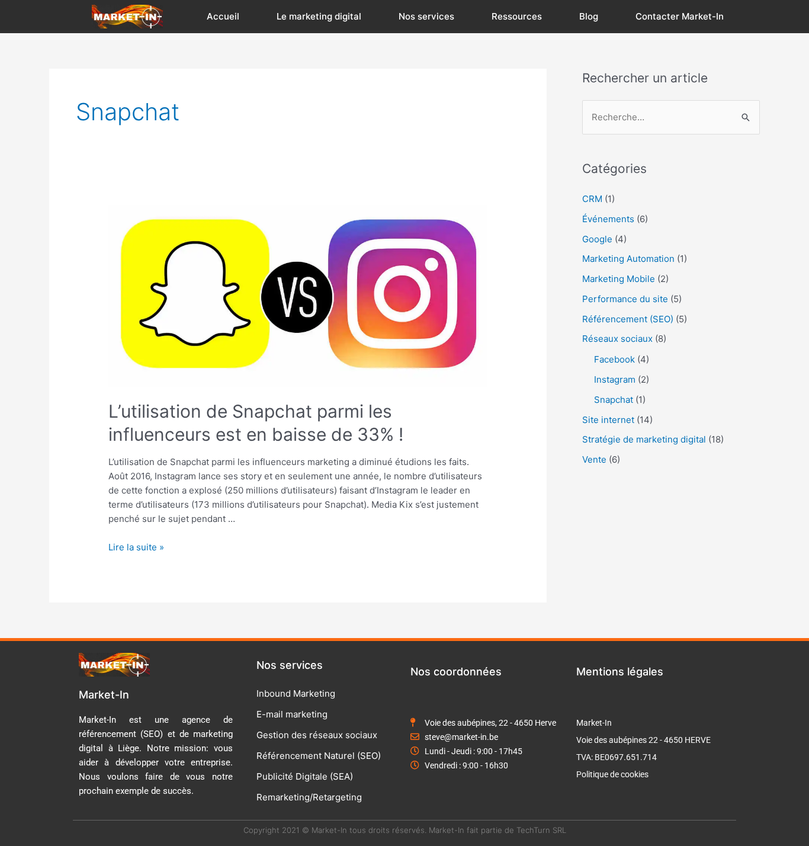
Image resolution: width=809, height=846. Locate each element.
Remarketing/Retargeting (309, 797)
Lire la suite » (136, 547)
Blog (588, 16)
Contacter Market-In (679, 16)
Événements (608, 219)
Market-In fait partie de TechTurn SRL (497, 830)
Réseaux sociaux (617, 338)
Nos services (426, 16)
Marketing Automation (628, 258)
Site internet (608, 419)
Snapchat (613, 399)
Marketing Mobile (618, 278)
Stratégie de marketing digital (644, 439)
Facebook (614, 359)
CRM (592, 198)
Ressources (517, 16)
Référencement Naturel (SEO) (318, 755)
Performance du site (625, 299)
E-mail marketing (292, 714)
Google (597, 239)
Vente (594, 459)
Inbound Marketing (295, 693)
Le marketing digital (319, 16)
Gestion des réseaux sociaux (316, 735)
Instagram (614, 379)
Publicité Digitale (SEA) (304, 776)
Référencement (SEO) (627, 319)
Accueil (223, 16)
